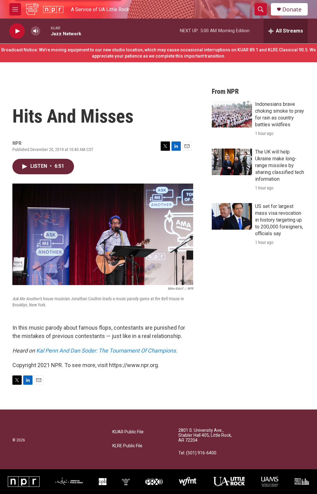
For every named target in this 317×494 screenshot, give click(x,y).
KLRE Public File (127, 446)
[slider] (45, 31)
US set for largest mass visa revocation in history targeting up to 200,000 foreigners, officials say (279, 219)
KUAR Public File (128, 432)
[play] (17, 31)
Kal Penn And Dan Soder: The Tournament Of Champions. (106, 350)
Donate (292, 9)
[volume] (35, 31)
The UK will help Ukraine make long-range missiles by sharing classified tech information (279, 165)
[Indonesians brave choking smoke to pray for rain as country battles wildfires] (232, 114)
